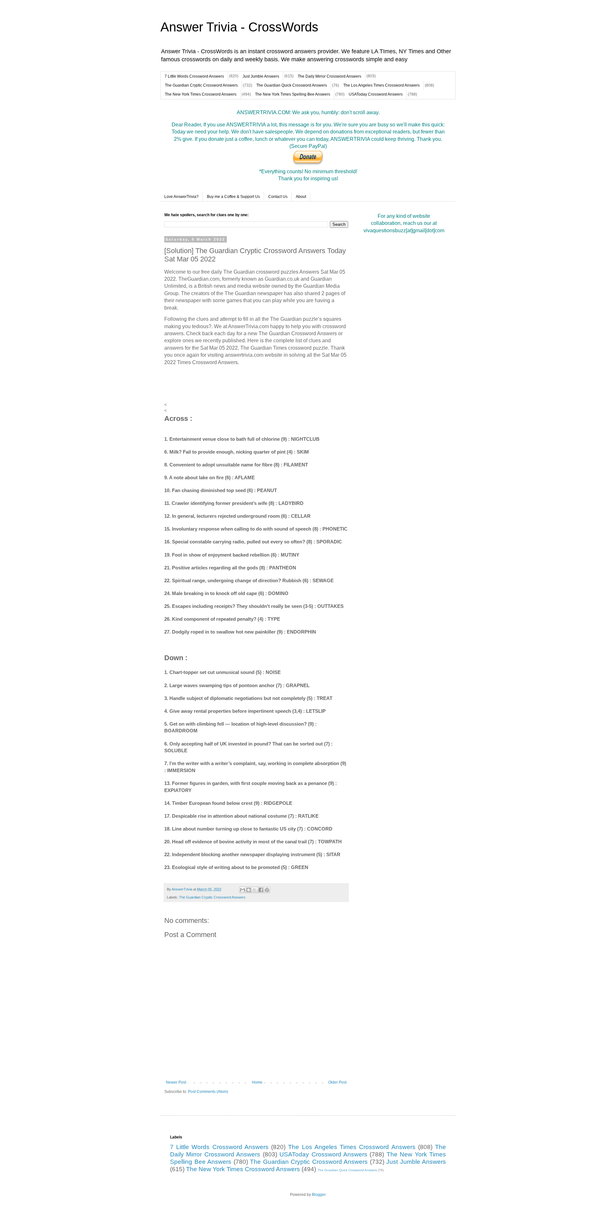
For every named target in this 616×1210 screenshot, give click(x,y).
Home (257, 1082)
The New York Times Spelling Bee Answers (292, 94)
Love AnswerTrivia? (181, 196)
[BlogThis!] (248, 890)
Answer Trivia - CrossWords (239, 27)
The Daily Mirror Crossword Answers (329, 76)
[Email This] (242, 890)
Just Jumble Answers (261, 76)
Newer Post (176, 1082)
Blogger (318, 1194)
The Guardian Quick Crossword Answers (291, 85)
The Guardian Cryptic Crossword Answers (201, 85)
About (301, 196)
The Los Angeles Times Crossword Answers (381, 85)
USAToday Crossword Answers (376, 94)
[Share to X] (255, 890)
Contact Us (277, 196)
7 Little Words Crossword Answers (194, 76)
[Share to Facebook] (261, 890)
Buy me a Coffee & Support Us (233, 196)
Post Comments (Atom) (208, 1091)
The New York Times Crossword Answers (200, 94)
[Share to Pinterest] (267, 890)
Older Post (337, 1082)
